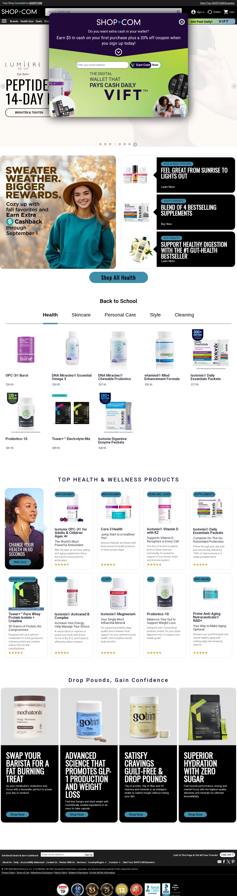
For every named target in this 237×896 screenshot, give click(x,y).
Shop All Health (118, 277)
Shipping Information (78, 872)
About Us (7, 862)
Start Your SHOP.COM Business (217, 3)
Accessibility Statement (32, 862)
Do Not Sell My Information (102, 872)
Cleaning (184, 314)
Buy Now (166, 224)
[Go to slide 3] (115, 144)
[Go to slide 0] (100, 144)
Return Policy (60, 872)
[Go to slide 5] (125, 144)
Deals (39, 21)
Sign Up (88, 855)
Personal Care (120, 314)
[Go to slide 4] (120, 144)
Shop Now (17, 814)
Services (81, 862)
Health (50, 314)
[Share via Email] (219, 862)
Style (155, 314)
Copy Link (227, 854)
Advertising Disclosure (42, 872)
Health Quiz (27, 21)
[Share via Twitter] (228, 862)
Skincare (81, 314)
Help (16, 862)
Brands (14, 21)
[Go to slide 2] (110, 144)
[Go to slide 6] (129, 144)
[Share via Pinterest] (233, 862)
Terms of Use (22, 872)
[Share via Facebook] (224, 862)
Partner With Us (67, 862)
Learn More (168, 187)
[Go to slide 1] (105, 144)
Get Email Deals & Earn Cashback (20, 855)
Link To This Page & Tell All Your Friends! (195, 855)
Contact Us (51, 862)
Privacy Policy (8, 872)
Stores (48, 21)
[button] (98, 862)
